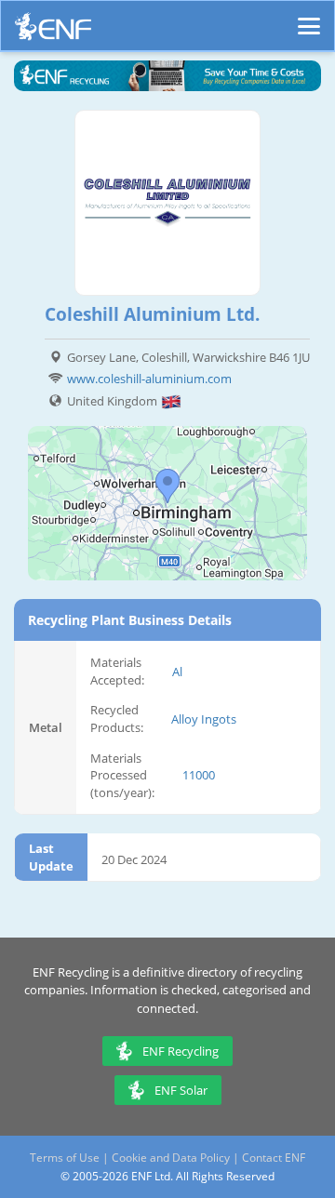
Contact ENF (273, 1157)
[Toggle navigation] (309, 17)
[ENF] (53, 31)
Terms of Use (65, 1157)
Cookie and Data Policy (171, 1157)
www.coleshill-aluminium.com (149, 378)
